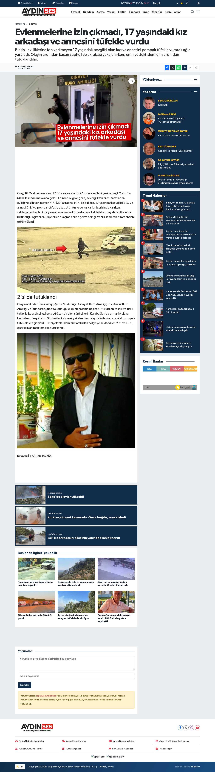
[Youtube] (197, 727)
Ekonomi (134, 12)
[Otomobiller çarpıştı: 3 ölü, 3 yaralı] (36, 602)
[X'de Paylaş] (172, 67)
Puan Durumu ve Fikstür (30, 749)
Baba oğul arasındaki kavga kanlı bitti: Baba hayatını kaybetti (114, 618)
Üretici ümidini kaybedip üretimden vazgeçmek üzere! (175, 181)
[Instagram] (191, 727)
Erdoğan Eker (167, 146)
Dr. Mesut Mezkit (169, 160)
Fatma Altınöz (167, 114)
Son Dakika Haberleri (122, 749)
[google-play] (115, 756)
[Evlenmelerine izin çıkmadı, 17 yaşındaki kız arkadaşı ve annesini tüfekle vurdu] (76, 111)
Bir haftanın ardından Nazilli (174, 135)
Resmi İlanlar (173, 12)
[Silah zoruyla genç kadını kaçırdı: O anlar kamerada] (116, 568)
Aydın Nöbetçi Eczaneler (31, 741)
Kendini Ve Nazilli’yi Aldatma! (175, 151)
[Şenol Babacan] (149, 103)
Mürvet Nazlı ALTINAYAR (173, 131)
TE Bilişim (195, 767)
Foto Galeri (26, 3)
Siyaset (75, 12)
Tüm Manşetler (73, 749)
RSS (21, 767)
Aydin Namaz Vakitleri (124, 741)
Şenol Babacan (168, 101)
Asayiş (100, 12)
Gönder (24, 685)
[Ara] (193, 12)
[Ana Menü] (198, 12)
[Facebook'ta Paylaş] (167, 67)
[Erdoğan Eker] (149, 148)
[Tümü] (195, 79)
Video (44, 3)
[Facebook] (180, 727)
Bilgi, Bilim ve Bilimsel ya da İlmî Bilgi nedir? (176, 166)
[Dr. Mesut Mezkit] (149, 164)
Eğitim (122, 12)
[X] (186, 727)
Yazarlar (60, 3)
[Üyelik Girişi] (197, 3)
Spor (146, 12)
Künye (75, 3)
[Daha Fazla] (184, 67)
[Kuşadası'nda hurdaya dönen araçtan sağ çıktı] (36, 568)
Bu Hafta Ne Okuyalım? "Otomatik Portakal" (171, 120)
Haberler (20, 24)
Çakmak (162, 105)
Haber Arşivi (166, 749)
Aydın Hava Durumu (76, 741)
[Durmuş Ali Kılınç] (149, 179)
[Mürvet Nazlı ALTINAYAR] (149, 133)
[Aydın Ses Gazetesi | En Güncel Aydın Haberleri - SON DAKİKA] (38, 12)
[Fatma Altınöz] (149, 118)
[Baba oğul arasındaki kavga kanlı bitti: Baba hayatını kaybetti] (116, 602)
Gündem (88, 12)
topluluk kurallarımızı (46, 696)
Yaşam (111, 12)
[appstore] (98, 756)
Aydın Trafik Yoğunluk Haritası (174, 741)
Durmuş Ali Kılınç (169, 175)
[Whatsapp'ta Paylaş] (178, 67)
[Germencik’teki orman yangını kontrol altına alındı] (76, 568)
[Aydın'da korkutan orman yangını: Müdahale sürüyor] (76, 602)
